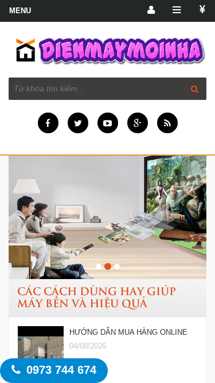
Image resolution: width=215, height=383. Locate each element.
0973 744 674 (61, 369)
